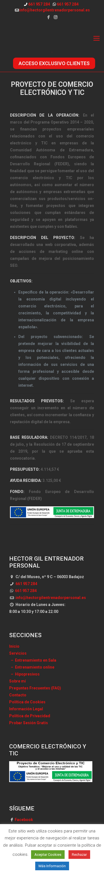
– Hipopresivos (24, 674)
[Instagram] (56, 17)
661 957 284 (39, 4)
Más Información (52, 866)
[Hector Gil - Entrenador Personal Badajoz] (52, 38)
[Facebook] (48, 17)
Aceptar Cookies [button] (47, 854)
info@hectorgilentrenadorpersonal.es (54, 10)
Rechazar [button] (79, 854)
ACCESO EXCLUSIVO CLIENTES (54, 63)
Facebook (24, 819)
